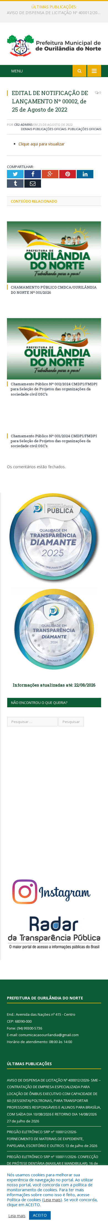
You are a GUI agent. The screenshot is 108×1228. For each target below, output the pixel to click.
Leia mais (52, 1199)
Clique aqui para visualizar (42, 143)
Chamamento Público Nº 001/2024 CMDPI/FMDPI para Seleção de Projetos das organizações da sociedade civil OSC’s (54, 440)
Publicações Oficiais (84, 129)
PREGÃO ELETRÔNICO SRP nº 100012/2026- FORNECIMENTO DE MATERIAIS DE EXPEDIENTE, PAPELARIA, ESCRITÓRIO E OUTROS (55, 12)
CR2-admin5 (23, 124)
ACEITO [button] (40, 1215)
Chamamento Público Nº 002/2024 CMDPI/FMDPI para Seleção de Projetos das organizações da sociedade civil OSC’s (54, 388)
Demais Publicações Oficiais (43, 129)
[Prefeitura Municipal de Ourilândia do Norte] (54, 45)
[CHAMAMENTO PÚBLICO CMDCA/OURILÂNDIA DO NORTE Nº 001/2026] (54, 252)
